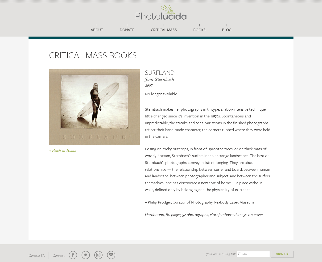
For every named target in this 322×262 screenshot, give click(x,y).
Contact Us (37, 256)
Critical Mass (164, 30)
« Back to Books (63, 151)
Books (199, 30)
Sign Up (282, 254)
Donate (127, 30)
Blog (226, 30)
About (97, 30)
